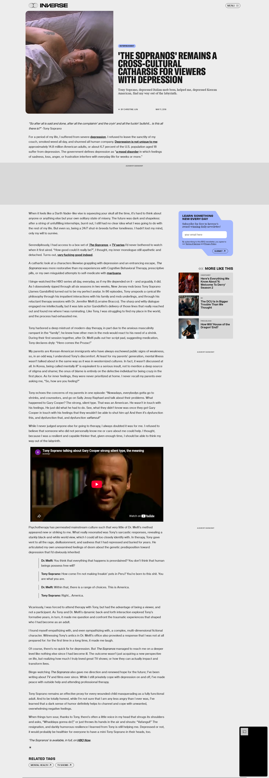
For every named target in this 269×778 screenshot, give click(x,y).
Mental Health (39, 765)
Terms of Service (193, 244)
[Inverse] (54, 5)
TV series (118, 245)
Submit (218, 251)
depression (98, 137)
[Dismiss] (264, 729)
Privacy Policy (210, 244)
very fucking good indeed (74, 255)
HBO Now (83, 740)
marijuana (114, 273)
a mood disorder (127, 152)
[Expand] (242, 729)
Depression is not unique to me (136, 142)
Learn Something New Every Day (197, 217)
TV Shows (62, 765)
